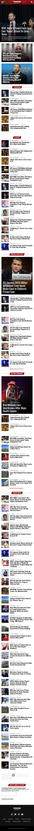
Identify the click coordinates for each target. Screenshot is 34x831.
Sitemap (17, 819)
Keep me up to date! (7, 799)
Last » (10, 778)
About (4, 819)
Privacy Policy (26, 821)
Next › (4, 778)
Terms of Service (17, 821)
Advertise (10, 819)
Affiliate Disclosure (26, 819)
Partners (8, 821)
